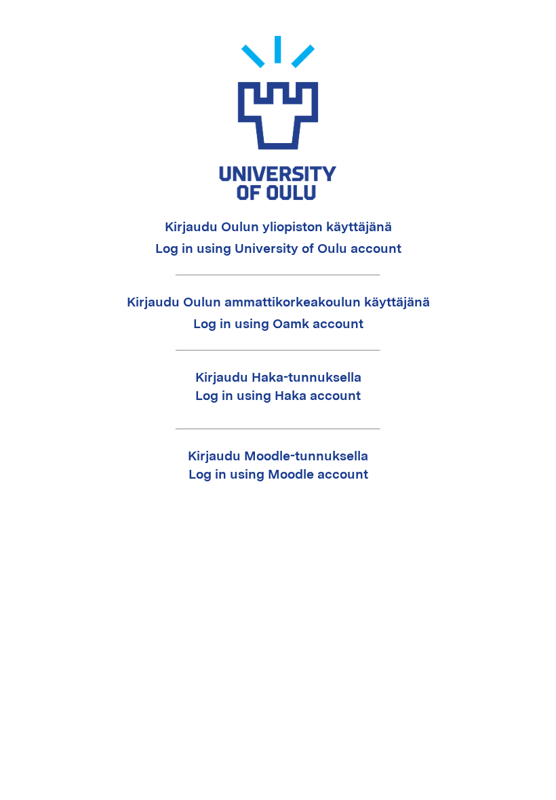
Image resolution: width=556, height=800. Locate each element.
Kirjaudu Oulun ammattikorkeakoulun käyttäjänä (278, 302)
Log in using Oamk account (278, 324)
